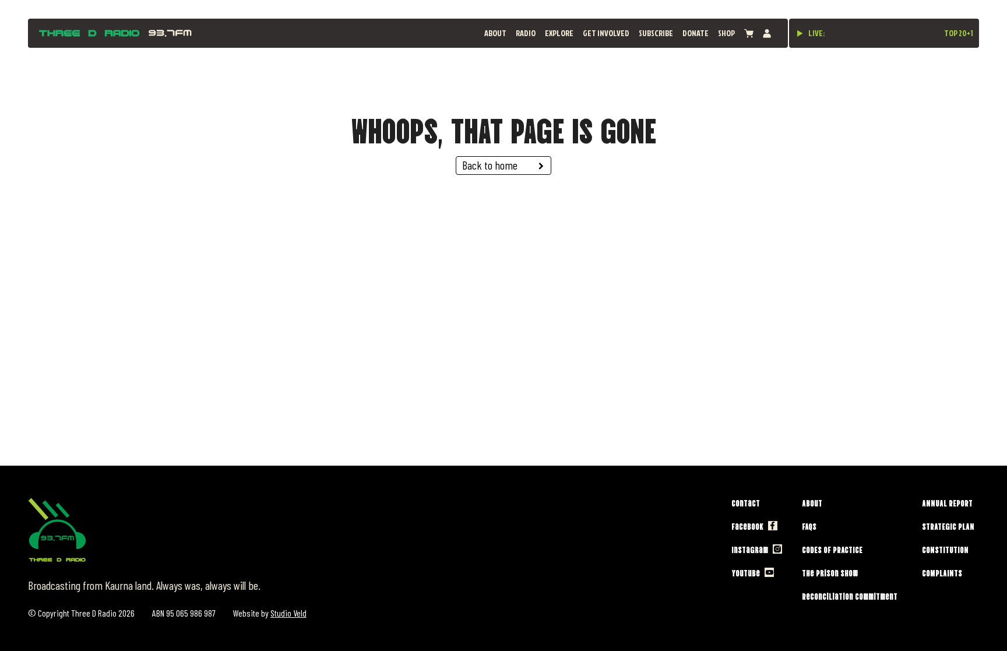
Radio (526, 32)
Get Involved (606, 32)
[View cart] (749, 33)
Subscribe (656, 32)
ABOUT (495, 32)
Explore (559, 32)
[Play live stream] (800, 33)
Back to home (489, 165)
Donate (695, 32)
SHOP (726, 32)
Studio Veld (288, 612)
